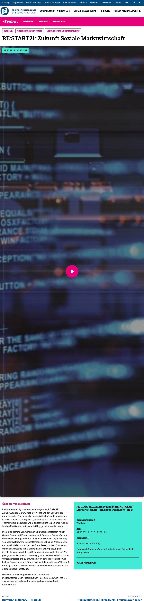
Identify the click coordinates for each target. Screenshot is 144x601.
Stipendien (18, 2)
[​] (134, 2)
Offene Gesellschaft (86, 10)
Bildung (105, 10)
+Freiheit (107, 2)
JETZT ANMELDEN (86, 562)
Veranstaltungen (52, 2)
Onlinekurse (59, 21)
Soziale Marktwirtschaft (55, 10)
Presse (83, 2)
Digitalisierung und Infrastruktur (63, 30)
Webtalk (8, 30)
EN (126, 2)
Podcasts (43, 21)
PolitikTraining (33, 2)
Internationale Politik (127, 10)
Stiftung (5, 2)
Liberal (118, 2)
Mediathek (28, 21)
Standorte (95, 2)
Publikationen (69, 2)
